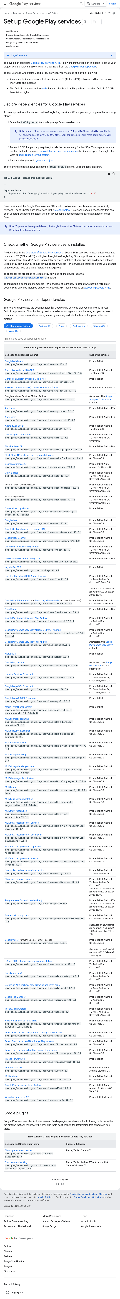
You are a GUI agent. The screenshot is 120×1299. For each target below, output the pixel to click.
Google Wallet (11, 940)
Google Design (49, 1226)
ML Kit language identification (19, 778)
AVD (44, 88)
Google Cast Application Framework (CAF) (25, 529)
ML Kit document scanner (17, 730)
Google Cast (11, 520)
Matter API (10, 653)
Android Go (78, 326)
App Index (10, 408)
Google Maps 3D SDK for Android (21, 698)
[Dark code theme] (108, 173)
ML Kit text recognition (16, 811)
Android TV (44, 326)
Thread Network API (15, 1059)
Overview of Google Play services (44, 252)
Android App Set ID (14, 426)
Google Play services (34, 13)
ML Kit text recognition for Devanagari (23, 834)
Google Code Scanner (15, 538)
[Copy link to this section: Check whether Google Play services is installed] (88, 245)
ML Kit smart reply (14, 787)
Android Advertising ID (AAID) (19, 370)
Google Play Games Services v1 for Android (26, 642)
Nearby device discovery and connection (24, 870)
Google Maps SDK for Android (19, 686)
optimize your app (31, 230)
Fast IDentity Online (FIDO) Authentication (25, 576)
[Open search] (81, 4)
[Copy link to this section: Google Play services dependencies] (68, 300)
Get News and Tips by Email (17, 1226)
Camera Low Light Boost (17, 508)
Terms (7, 1284)
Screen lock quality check (17, 915)
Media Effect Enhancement (18, 707)
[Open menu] (5, 4)
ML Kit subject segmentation (19, 799)
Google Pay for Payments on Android (23, 1085)
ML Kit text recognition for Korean (21, 858)
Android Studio (88, 1221)
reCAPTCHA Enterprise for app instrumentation (28, 961)
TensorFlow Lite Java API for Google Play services (29, 1041)
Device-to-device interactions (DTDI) (22, 558)
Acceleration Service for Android (21, 1020)
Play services (31, 4)
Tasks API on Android (15, 1009)
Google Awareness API (16, 464)
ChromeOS (99, 326)
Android (8, 1246)
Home (6, 13)
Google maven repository (82, 66)
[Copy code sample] (113, 173)
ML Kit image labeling (15, 754)
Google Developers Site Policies (88, 1197)
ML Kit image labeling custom (19, 766)
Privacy (16, 1284)
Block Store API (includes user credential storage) (29, 455)
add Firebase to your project (34, 154)
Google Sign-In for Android (18, 434)
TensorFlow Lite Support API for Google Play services (31, 1050)
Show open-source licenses (18, 879)
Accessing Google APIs (97, 287)
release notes (62, 210)
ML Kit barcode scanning (17, 719)
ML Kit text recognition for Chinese (22, 823)
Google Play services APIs (45, 62)
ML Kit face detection (15, 742)
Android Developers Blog (16, 1221)
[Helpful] (109, 13)
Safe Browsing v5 (13, 973)
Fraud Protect (11, 609)
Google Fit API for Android (17, 600)
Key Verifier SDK (13, 567)
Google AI (8, 1266)
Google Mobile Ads (14, 361)
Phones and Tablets (20, 326)
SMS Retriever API (14, 446)
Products (17, 13)
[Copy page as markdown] (94, 22)
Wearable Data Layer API (17, 1097)
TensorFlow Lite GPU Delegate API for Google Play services (33, 1032)
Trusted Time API (13, 1067)
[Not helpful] (114, 13)
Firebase (8, 1256)
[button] (60, 55)
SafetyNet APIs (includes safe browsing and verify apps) (32, 985)
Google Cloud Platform (15, 1261)
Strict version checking (16, 1162)
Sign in (112, 4)
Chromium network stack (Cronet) (22, 546)
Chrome (8, 1251)
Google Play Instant (14, 662)
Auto (61, 326)
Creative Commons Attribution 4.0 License (88, 1194)
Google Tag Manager (15, 997)
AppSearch (10, 417)
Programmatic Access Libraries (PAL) (23, 900)
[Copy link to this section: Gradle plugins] (31, 1113)
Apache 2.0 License (46, 1197)
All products (9, 1271)
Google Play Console (91, 1226)
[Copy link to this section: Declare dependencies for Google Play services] (88, 104)
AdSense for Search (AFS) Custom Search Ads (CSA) (31, 387)
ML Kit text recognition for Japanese (23, 846)
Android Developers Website (56, 1221)
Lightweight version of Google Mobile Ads (25, 379)
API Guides (53, 13)
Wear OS (13, 331)
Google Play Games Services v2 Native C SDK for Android (33, 630)
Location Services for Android (19, 674)
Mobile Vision (11, 1076)
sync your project (44, 160)
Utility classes (11, 473)
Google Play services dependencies (59, 151)
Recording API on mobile (47, 600)
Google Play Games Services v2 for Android (26, 618)
